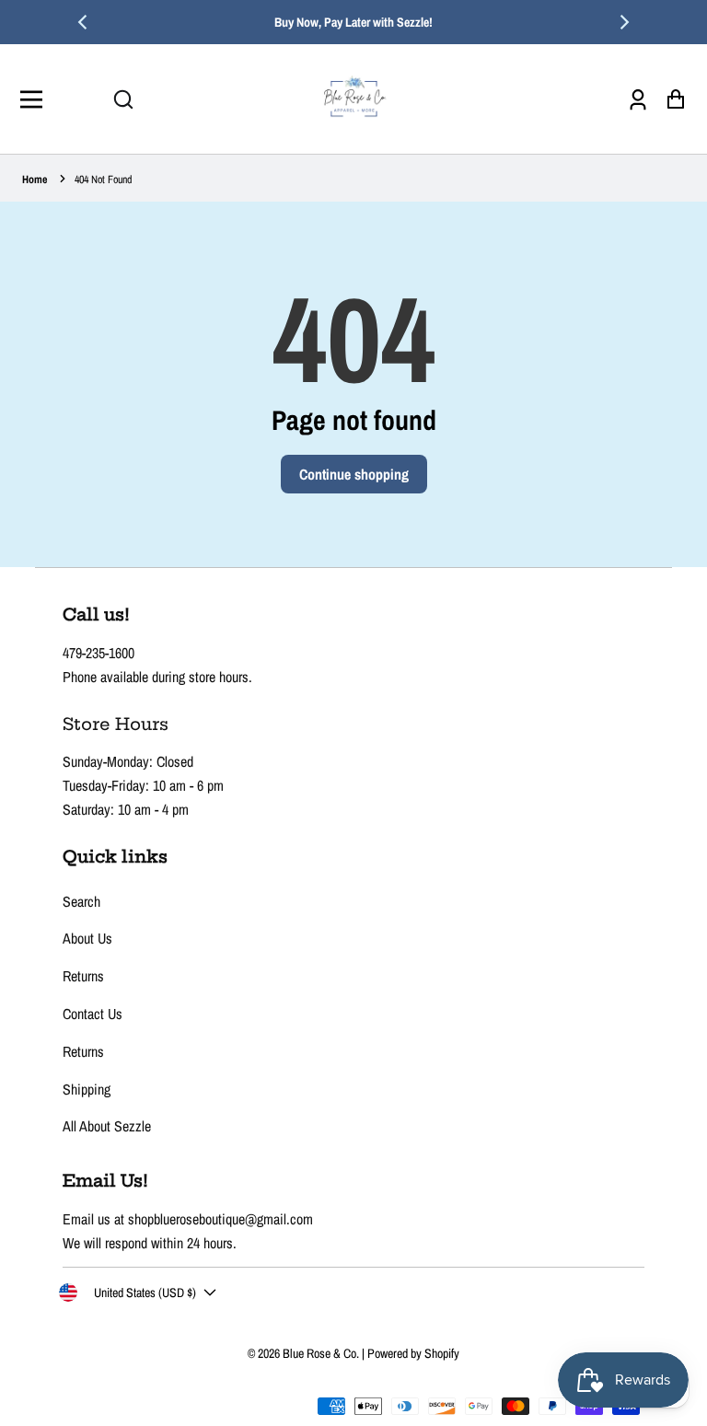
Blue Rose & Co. (322, 1353)
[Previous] (84, 22)
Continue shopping (354, 474)
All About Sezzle (107, 1126)
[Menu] (36, 99)
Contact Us (92, 1013)
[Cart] (671, 99)
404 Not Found (103, 179)
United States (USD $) (145, 1292)
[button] (123, 99)
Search (81, 901)
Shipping (86, 1089)
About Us (87, 938)
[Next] (623, 22)
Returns (83, 976)
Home (34, 179)
